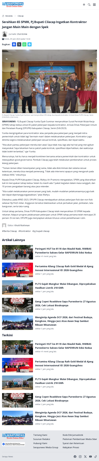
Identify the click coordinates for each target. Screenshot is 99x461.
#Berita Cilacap (9, 231)
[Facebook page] (75, 456)
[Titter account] (85, 456)
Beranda (9, 16)
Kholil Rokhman (22, 225)
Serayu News (7, 456)
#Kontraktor (24, 231)
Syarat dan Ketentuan (73, 443)
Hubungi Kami (40, 443)
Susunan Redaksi (41, 439)
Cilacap (21, 16)
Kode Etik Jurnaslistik (73, 435)
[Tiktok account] (95, 456)
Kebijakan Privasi (71, 447)
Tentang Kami (40, 435)
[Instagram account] (80, 456)
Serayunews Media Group (45, 447)
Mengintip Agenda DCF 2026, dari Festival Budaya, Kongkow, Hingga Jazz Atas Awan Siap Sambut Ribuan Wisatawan (64, 321)
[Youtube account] (90, 456)
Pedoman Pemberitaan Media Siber (80, 439)
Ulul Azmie (22, 34)
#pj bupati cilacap (41, 231)
